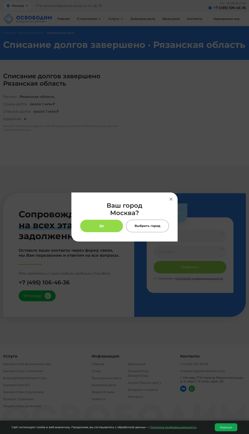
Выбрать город (147, 226)
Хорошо (226, 427)
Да (101, 226)
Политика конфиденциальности (173, 427)
